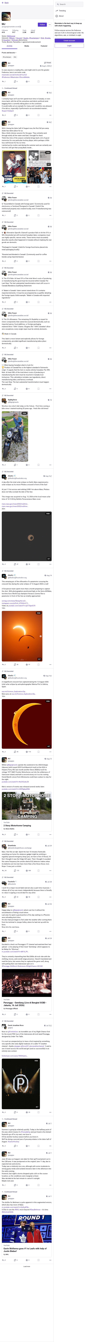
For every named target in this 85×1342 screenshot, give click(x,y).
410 (3, 32)
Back (7, 3)
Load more (26, 1266)
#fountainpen (7, 57)
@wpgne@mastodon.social (10, 27)
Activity (9, 46)
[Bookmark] (38, 81)
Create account (69, 41)
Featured (44, 46)
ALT (24, 181)
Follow (42, 25)
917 (13, 32)
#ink (15, 57)
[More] (50, 81)
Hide (48, 152)
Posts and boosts (8, 53)
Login (69, 46)
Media (26, 46)
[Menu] (50, 25)
